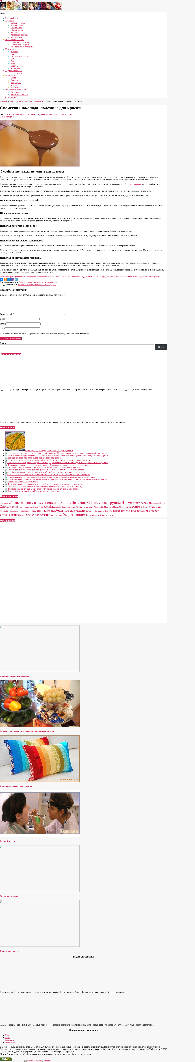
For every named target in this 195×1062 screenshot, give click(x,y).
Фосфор (103, 515)
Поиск (3, 343)
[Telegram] (16, 279)
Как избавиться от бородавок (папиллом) (63, 486)
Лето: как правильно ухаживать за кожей (63, 484)
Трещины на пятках (10, 896)
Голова (162, 503)
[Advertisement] (79, 574)
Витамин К (67, 503)
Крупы (78, 506)
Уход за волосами (44, 114)
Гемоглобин (155, 503)
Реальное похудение (70, 510)
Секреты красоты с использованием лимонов (69, 474)
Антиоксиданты (14, 114)
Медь (32, 114)
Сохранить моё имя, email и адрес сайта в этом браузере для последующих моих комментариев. (46, 334)
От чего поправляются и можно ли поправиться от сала (27, 731)
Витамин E (40, 502)
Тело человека (36, 101)
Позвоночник (14, 511)
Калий (48, 506)
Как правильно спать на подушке (16, 786)
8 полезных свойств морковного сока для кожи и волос (82, 479)
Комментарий (7, 314)
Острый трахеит (8, 841)
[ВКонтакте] (1, 279)
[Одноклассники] (5, 279)
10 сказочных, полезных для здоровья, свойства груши (82, 453)
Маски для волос (30, 482)
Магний (99, 506)
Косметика (71, 507)
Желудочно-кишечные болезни (28, 507)
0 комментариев (7, 117)
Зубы (41, 507)
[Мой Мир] (9, 279)
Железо (26, 114)
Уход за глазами (55, 515)
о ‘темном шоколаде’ (133, 184)
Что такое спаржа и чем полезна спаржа (61, 489)
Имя (2, 319)
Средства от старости (146, 510)
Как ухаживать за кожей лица (47, 491)
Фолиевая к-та (92, 515)
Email (2, 324)
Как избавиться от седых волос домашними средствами (83, 462)
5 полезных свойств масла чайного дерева (37, 285)
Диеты (4, 506)
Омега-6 (146, 507)
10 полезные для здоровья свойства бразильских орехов (83, 455)
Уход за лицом (59, 114)
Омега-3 (137, 506)
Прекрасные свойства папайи (47, 458)
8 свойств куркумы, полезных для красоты (38, 282)
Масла (116, 507)
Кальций (56, 506)
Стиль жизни (9, 514)
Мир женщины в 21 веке (11, 1)
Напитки (128, 506)
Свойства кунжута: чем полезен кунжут (62, 467)
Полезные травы (46, 510)
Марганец (108, 507)
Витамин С (81, 502)
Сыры (21, 515)
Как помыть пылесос (10, 951)
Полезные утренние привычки (14, 676)
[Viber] (12, 279)
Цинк (69, 114)
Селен (107, 511)
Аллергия (5, 503)
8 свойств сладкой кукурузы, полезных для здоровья (49, 451)
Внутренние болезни (138, 502)
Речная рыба (91, 511)
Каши (64, 507)
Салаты (101, 511)
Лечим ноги (88, 507)
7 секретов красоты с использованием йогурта (70, 460)
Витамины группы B (107, 502)
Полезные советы (27, 510)
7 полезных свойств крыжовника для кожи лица (73, 477)
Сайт (2, 329)
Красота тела (22, 101)
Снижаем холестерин (121, 510)
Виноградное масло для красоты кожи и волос (70, 465)
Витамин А (54, 502)
